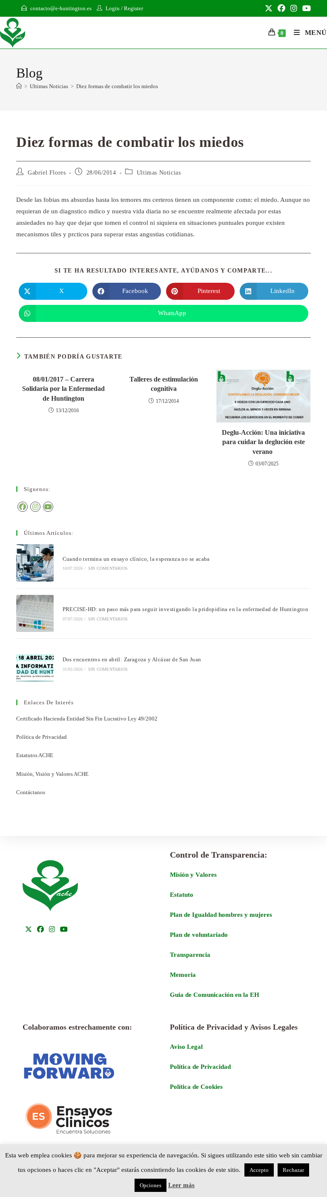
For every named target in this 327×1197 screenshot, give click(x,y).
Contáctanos (30, 792)
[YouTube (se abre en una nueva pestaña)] (305, 8)
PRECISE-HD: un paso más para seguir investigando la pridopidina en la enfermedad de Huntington (186, 609)
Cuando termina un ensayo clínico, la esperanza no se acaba (137, 559)
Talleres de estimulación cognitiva (163, 384)
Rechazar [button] (293, 1170)
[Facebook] (22, 507)
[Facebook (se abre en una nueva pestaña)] (281, 8)
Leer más (181, 1185)
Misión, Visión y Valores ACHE (52, 774)
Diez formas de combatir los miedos (117, 86)
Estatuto (181, 894)
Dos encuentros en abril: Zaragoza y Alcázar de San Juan (132, 659)
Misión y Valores (193, 874)
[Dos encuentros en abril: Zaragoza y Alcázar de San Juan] (34, 663)
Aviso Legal (186, 1046)
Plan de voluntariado (199, 934)
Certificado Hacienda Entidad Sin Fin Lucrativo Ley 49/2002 (87, 718)
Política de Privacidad (41, 737)
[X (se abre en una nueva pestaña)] (268, 8)
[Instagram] (35, 507)
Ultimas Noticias (159, 172)
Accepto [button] (259, 1170)
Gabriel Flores (47, 172)
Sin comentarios (108, 568)
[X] (28, 930)
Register (133, 8)
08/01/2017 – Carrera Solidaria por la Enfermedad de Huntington (63, 389)
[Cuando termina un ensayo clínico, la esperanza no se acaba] (34, 562)
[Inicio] (19, 86)
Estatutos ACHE (34, 755)
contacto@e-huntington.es (61, 8)
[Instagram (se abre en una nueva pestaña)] (294, 8)
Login (113, 8)
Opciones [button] (150, 1185)
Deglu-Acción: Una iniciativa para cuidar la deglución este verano (263, 442)
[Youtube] (48, 507)
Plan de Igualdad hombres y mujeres (221, 914)
